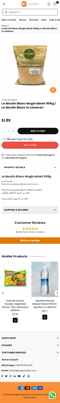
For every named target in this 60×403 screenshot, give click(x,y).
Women (33, 19)
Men (44, 19)
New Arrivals (9, 19)
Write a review (30, 240)
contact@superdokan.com (22, 370)
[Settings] (49, 4)
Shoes (22, 19)
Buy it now (30, 145)
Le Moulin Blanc (9, 99)
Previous (2, 293)
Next (57, 293)
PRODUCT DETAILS (14, 167)
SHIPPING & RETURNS (16, 209)
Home (4, 25)
